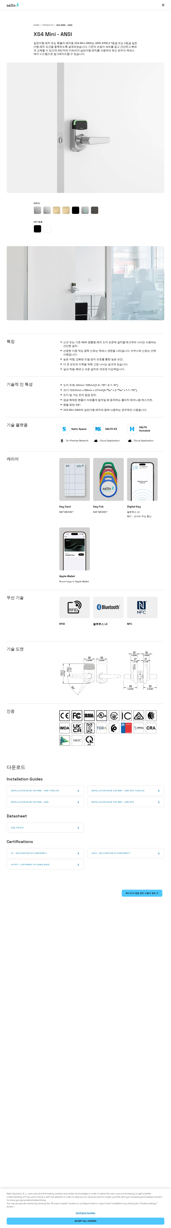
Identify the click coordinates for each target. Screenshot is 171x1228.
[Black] (37, 229)
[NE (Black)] (75, 210)
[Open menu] (163, 5)
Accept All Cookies (85, 1221)
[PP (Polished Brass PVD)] (66, 210)
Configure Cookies (85, 1213)
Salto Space (79, 429)
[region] (85, 1208)
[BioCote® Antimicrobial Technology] (85, 210)
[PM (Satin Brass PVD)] (56, 210)
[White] (47, 229)
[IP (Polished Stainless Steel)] (47, 210)
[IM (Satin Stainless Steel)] (37, 210)
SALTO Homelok (144, 429)
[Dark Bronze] (94, 210)
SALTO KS (111, 429)
